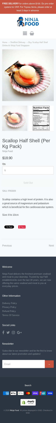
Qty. (4, 164)
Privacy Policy (9, 307)
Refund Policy (9, 311)
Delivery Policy (9, 303)
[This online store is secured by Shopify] (28, 404)
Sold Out (28, 183)
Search (28, 385)
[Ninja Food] (28, 25)
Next (51, 245)
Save (23, 227)
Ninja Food (7, 151)
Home (4, 42)
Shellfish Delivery (17, 42)
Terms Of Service (10, 315)
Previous (7, 245)
